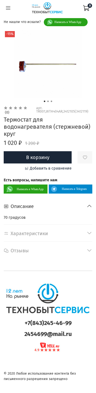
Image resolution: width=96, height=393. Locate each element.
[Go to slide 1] (44, 101)
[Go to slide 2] (48, 101)
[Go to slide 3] (51, 101)
